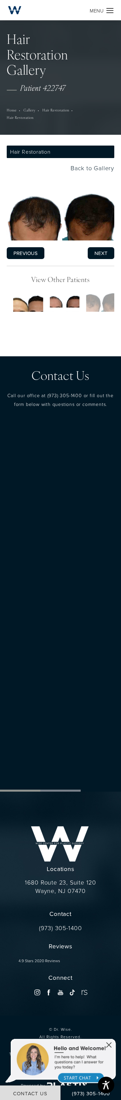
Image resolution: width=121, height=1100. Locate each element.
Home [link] (12, 110)
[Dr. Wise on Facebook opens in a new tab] (48, 992)
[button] (110, 11)
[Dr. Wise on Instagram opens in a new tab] (37, 992)
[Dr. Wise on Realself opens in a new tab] (83, 992)
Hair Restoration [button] (30, 151)
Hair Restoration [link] (55, 110)
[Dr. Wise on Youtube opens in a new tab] (60, 992)
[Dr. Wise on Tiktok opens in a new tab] (72, 992)
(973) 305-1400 (64, 395)
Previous (25, 252)
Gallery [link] (30, 110)
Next (101, 252)
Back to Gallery (91, 168)
